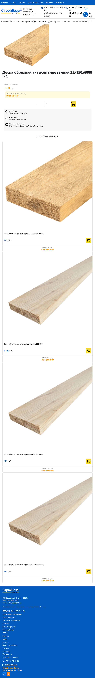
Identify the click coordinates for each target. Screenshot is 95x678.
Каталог (22, 2)
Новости (49, 2)
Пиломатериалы (9, 627)
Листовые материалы (11, 620)
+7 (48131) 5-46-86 (12, 661)
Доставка (13, 111)
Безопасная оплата (17, 124)
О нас (13, 2)
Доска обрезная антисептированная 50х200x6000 (23, 344)
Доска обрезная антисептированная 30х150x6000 (23, 454)
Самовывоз (13, 117)
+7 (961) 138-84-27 (12, 96)
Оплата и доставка (35, 2)
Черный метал (8, 617)
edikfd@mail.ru (11, 664)
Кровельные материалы (12, 614)
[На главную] (10, 11)
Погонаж (5, 624)
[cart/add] (73, 104)
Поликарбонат (8, 630)
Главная (4, 2)
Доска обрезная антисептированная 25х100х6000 (23, 565)
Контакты (60, 2)
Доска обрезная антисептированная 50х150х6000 (23, 233)
